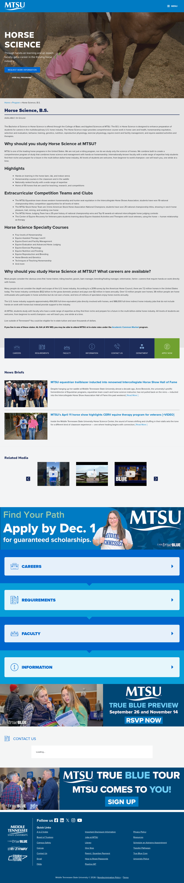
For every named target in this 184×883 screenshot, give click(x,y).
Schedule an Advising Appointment (150, 842)
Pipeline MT (90, 864)
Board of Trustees (45, 837)
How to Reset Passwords (96, 858)
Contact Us (42, 853)
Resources (138, 837)
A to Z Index (42, 831)
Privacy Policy (139, 831)
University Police (141, 858)
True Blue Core (140, 853)
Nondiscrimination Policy (109, 877)
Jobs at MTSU (91, 837)
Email (39, 858)
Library (88, 842)
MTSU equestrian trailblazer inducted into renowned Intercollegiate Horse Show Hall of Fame (114, 382)
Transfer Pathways (141, 847)
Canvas (40, 847)
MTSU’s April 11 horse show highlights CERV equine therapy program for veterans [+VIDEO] (112, 414)
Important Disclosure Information (100, 831)
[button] (28, 479)
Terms (126, 877)
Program (16, 102)
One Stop (89, 847)
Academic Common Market (125, 327)
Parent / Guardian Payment (97, 853)
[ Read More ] (132, 395)
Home (7, 102)
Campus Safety (44, 842)
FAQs (39, 864)
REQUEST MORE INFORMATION (22, 69)
